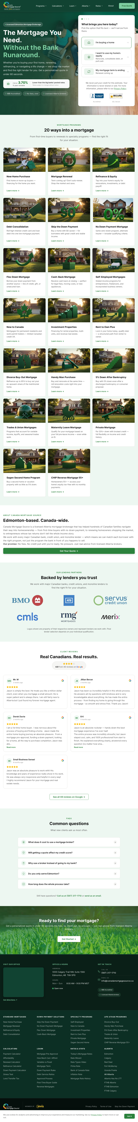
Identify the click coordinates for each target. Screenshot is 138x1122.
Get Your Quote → (69, 551)
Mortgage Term (44, 1066)
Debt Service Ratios (45, 1074)
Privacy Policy (96, 1115)
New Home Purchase (12, 1022)
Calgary (107, 1058)
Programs (40, 6)
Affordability (8, 1058)
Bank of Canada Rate (80, 1070)
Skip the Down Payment (47, 1022)
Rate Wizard (76, 1058)
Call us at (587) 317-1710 (69, 895)
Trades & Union (111, 1034)
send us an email (93, 895)
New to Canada (77, 1026)
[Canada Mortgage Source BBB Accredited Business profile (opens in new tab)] (97, 96)
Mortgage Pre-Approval (47, 1054)
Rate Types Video (78, 1062)
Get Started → (69, 939)
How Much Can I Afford (47, 1058)
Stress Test (8, 1074)
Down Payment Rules (46, 1070)
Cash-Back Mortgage (46, 1034)
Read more (11, 747)
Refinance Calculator (12, 1066)
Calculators (57, 6)
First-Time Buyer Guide (47, 1082)
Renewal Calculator (11, 1062)
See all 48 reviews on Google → (69, 797)
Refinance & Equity (11, 1030)
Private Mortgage (78, 1038)
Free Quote (127, 6)
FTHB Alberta (110, 1082)
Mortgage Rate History (81, 1078)
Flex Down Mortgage (46, 1030)
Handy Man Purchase (113, 1026)
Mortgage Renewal (11, 1026)
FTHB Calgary (110, 1091)
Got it (129, 1116)
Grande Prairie (110, 1070)
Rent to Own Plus (78, 1034)
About (111, 6)
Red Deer (108, 1062)
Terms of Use (105, 1106)
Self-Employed (77, 1022)
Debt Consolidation (11, 1034)
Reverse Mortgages (45, 1086)
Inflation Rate (76, 1074)
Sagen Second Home (80, 1042)
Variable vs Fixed (44, 1062)
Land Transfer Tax (11, 1078)
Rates (98, 6)
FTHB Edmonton (111, 1086)
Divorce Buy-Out (111, 1022)
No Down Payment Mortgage (50, 1026)
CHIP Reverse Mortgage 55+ (117, 1042)
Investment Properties (80, 1030)
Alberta (85, 6)
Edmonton (108, 1054)
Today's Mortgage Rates (81, 1054)
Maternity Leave (111, 1038)
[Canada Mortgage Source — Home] (12, 6)
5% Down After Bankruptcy (116, 1030)
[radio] (106, 42)
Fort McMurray (110, 1066)
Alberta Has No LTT (113, 1078)
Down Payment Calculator (14, 1070)
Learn (71, 6)
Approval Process (44, 1078)
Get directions (9, 1000)
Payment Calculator (11, 1054)
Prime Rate (75, 1066)
